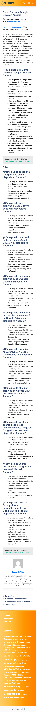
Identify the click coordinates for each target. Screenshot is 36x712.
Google (7, 656)
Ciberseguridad (10, 645)
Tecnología (25, 687)
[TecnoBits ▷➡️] (7, 3)
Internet (20, 666)
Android (19, 636)
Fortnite (20, 652)
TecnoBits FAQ (12, 686)
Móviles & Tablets (14, 669)
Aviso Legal (8, 619)
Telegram (6, 690)
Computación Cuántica (9, 647)
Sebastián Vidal (14, 22)
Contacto (7, 622)
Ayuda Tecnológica (25, 642)
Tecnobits (7, 27)
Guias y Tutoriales (16, 656)
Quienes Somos (10, 615)
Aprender (15, 642)
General (25, 652)
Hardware (8, 663)
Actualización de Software (10, 636)
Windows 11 (21, 697)
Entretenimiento (23, 650)
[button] (24, 3)
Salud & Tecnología (14, 680)
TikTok (11, 690)
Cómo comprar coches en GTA (17, 599)
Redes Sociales (23, 677)
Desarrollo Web (20, 647)
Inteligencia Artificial (10, 666)
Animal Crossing (27, 636)
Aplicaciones (11, 639)
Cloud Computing (21, 645)
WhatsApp (24, 694)
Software (17, 683)
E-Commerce (13, 650)
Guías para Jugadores (24, 660)
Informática (16, 27)
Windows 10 (10, 697)
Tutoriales (19, 690)
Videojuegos (12, 693)
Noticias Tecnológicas (14, 672)
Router (6, 680)
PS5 (13, 675)
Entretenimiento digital (10, 652)
